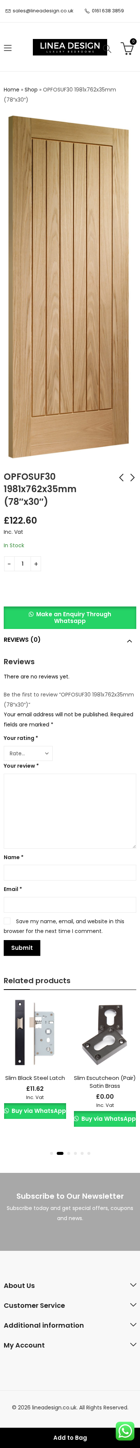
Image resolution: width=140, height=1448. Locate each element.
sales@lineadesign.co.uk (43, 10)
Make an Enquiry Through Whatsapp (73, 617)
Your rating (21, 738)
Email (13, 889)
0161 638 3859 (108, 10)
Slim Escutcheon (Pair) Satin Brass (105, 1082)
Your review (21, 766)
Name (14, 857)
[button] (70, 621)
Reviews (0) (22, 639)
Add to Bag (70, 1438)
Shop (31, 89)
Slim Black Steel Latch (35, 1078)
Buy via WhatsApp (38, 1111)
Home (11, 89)
